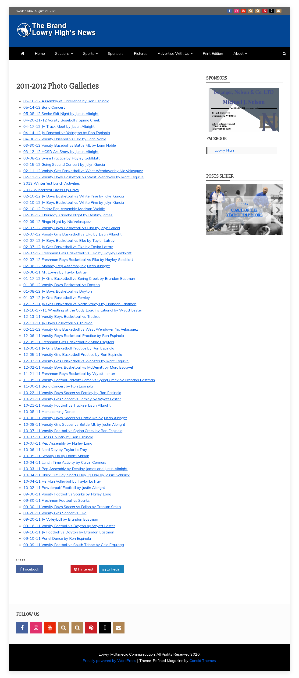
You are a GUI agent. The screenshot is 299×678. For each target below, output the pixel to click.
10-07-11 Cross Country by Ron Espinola (58, 437)
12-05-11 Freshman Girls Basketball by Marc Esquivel (68, 341)
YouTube (243, 11)
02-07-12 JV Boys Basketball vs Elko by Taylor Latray (69, 240)
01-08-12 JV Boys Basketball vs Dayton (57, 291)
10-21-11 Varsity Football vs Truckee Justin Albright (67, 405)
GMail (278, 11)
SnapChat (250, 11)
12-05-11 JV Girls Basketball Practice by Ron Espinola (68, 348)
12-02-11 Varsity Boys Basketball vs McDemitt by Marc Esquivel (78, 367)
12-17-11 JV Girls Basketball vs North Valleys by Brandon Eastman (79, 303)
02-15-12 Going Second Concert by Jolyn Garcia (64, 164)
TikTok (271, 11)
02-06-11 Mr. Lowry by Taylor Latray (55, 272)
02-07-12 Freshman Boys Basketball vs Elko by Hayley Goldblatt (78, 259)
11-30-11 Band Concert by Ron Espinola (58, 386)
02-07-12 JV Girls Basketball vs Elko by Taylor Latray (68, 246)
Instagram (236, 11)
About (238, 53)
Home (40, 53)
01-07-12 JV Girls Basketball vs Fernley (56, 297)
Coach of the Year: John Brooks (244, 213)
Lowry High (224, 150)
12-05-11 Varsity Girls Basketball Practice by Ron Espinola (72, 354)
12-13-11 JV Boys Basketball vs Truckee (58, 323)
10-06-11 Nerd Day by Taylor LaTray (55, 449)
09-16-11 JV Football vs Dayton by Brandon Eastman (68, 532)
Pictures (140, 53)
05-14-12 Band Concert (44, 107)
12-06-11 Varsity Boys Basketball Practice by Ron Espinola (73, 335)
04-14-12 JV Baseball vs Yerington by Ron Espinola (66, 132)
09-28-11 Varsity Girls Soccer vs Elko (54, 513)
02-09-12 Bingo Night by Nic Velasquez (57, 221)
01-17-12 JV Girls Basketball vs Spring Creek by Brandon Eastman (79, 278)
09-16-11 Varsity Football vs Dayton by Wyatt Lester (69, 525)
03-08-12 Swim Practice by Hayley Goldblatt (61, 158)
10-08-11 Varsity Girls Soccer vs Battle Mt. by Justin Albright (74, 424)
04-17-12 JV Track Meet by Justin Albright (59, 126)
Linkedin (113, 569)
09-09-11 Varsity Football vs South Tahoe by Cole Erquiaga (73, 544)
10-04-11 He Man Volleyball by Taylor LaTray (62, 481)
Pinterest (264, 11)
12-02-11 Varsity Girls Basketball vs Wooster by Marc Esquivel (76, 361)
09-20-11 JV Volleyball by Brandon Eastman (60, 519)
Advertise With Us (173, 53)
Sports (88, 53)
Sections (62, 53)
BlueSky (257, 11)
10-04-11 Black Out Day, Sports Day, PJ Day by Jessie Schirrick (76, 475)
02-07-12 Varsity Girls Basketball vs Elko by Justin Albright (72, 234)
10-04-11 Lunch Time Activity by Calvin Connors (64, 462)
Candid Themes (202, 660)
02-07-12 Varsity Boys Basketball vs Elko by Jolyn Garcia (71, 227)
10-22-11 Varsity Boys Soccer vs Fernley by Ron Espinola (72, 392)
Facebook (229, 11)
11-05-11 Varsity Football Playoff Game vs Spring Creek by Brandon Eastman (89, 379)
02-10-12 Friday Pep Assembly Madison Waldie (64, 208)
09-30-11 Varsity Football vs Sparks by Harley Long (67, 494)
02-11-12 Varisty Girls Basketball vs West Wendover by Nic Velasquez (83, 170)
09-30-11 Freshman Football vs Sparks (56, 500)
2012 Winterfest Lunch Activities (51, 183)
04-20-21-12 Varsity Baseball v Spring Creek (61, 120)
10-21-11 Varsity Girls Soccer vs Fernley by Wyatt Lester (72, 399)
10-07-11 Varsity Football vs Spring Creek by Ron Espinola (72, 430)
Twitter (58, 569)
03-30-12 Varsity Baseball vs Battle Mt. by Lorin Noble (69, 145)
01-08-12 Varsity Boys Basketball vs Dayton (61, 284)
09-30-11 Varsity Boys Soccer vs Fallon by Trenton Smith (72, 506)
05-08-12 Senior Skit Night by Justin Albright (61, 113)
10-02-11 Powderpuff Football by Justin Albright (64, 487)
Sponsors (116, 53)
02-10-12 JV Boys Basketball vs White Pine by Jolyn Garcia (73, 196)
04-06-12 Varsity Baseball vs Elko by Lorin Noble (64, 139)
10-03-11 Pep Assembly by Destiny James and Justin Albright (75, 468)
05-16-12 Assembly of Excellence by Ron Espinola (66, 101)
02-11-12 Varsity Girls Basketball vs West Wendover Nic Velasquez (80, 329)
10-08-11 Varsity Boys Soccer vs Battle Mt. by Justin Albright (75, 417)
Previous (211, 209)
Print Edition (213, 53)
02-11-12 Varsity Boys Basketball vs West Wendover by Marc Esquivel (83, 177)
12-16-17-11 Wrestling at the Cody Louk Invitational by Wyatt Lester (82, 310)
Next (278, 209)
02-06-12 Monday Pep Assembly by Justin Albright (66, 265)
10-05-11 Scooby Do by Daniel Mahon (56, 455)
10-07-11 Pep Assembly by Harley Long (57, 443)
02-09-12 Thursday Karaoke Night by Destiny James (68, 215)
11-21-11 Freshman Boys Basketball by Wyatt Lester (69, 373)
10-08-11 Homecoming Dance (49, 411)
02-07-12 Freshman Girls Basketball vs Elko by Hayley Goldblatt (77, 253)
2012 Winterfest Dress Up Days (51, 189)
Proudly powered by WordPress (110, 660)
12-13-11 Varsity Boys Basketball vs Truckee (61, 316)
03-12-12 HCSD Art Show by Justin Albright (61, 151)
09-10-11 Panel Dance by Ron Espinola (57, 538)
